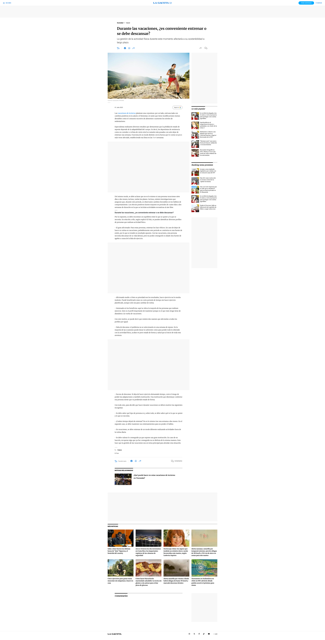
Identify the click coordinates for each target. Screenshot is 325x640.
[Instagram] (189, 634)
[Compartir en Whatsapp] (129, 48)
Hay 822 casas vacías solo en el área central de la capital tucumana (208, 179)
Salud (128, 23)
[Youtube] (209, 634)
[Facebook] (199, 634)
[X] (194, 634)
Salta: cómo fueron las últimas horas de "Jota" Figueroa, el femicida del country (119, 551)
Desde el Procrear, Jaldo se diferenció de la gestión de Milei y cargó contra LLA (208, 207)
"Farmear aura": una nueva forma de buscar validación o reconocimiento (208, 142)
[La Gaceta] (162, 3)
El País (117, 453)
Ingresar (319, 3)
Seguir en (176, 107)
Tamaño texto (122, 461)
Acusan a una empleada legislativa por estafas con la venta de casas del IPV (208, 171)
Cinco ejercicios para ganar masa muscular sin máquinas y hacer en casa (120, 581)
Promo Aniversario (306, 3)
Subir (216, 634)
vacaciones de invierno (127, 113)
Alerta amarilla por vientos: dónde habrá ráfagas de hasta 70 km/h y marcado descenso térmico (176, 581)
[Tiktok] (203, 634)
